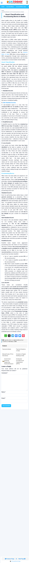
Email (4, 398)
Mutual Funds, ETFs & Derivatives (7, 354)
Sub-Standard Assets (9, 102)
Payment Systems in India (21, 350)
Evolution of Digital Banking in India (21, 354)
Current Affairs (10, 6)
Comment (5, 373)
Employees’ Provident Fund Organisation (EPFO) (20, 361)
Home (2, 6)
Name (4, 392)
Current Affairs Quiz (21, 6)
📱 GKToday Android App (15, 561)
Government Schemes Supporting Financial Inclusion (8, 361)
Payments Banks (6, 349)
